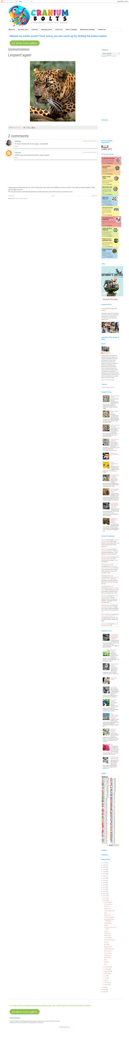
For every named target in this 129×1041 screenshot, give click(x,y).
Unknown (18, 152)
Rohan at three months (114, 664)
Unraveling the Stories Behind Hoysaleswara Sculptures (114, 505)
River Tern (106, 906)
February (106, 982)
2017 (104, 882)
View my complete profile (107, 379)
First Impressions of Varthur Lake (114, 715)
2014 (104, 889)
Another (106, 942)
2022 (104, 871)
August (106, 973)
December (107, 902)
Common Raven (108, 904)
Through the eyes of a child (114, 454)
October (106, 969)
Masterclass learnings (87, 29)
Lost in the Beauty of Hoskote (113, 731)
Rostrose (103, 624)
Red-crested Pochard (109, 940)
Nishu (105, 959)
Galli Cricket (113, 687)
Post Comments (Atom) (21, 198)
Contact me (101, 29)
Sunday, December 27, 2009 (89, 141)
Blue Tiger (106, 944)
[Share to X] (31, 128)
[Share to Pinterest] (34, 128)
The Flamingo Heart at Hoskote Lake (107, 218)
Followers (34, 29)
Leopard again (108, 923)
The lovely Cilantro (113, 650)
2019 (104, 878)
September (107, 971)
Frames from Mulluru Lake (105, 198)
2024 (104, 867)
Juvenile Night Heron (109, 910)
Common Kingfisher (109, 917)
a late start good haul (107, 616)
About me (11, 29)
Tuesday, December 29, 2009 (89, 152)
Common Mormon (109, 948)
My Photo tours (23, 29)
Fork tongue (107, 955)
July (105, 975)
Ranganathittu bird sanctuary (109, 920)
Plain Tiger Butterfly (113, 700)
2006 (104, 991)
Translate (113, 56)
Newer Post (11, 195)
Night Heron (107, 908)
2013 (104, 891)
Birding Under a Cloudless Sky (114, 758)
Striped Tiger (107, 935)
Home (52, 195)
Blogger (68, 1027)
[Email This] (27, 128)
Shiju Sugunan (107, 353)
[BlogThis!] (29, 128)
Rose (105, 964)
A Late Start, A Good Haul (108, 158)
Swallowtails (107, 933)
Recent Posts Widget (105, 259)
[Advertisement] (110, 88)
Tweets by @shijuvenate (107, 387)
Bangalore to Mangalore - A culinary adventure (114, 520)
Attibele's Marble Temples (114, 396)
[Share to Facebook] (32, 128)
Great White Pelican (113, 678)
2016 (104, 885)
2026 (104, 862)
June (105, 978)
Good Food (58, 29)
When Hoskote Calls (107, 187)
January (106, 984)
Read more (110, 163)
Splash (106, 925)
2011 (104, 896)
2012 (104, 893)
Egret (105, 913)
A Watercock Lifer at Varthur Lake (107, 229)
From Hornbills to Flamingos (106, 166)
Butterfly (106, 962)
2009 (104, 900)
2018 (104, 880)
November (107, 967)
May (105, 980)
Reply (16, 146)
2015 (104, 887)
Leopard (106, 931)
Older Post (94, 195)
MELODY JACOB (105, 557)
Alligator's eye (108, 946)
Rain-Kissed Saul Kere (107, 208)
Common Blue (108, 953)
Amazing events (46, 29)
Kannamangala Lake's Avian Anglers (114, 490)
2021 (104, 874)
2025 (104, 865)
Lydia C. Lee (104, 549)
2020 (104, 876)
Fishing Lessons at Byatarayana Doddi (107, 239)
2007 (104, 989)
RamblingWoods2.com (107, 564)
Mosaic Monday (110, 299)
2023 (104, 869)
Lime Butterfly (107, 937)
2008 (104, 987)
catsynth (103, 596)
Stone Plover (107, 915)
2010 (104, 898)
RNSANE (18, 141)
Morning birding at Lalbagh (114, 475)
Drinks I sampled (71, 29)
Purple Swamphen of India (114, 464)
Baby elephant (108, 951)
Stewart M (104, 540)
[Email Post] (24, 127)
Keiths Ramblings (105, 614)
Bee (111, 744)
